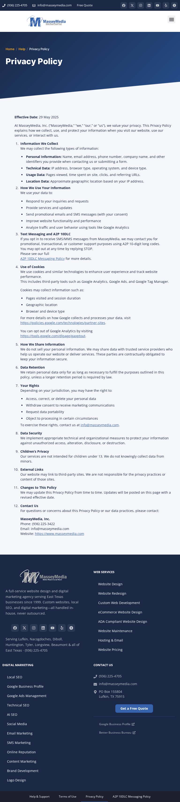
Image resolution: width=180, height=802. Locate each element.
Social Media (17, 724)
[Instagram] (140, 5)
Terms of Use (67, 796)
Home (10, 49)
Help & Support (39, 796)
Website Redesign (112, 593)
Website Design (110, 584)
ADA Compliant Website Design (122, 621)
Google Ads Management (26, 696)
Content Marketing (21, 761)
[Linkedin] (149, 5)
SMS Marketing (19, 742)
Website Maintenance (115, 631)
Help (22, 49)
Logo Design (16, 780)
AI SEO (12, 714)
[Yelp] (166, 5)
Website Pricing (110, 649)
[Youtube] (157, 5)
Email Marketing (20, 733)
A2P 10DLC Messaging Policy (42, 258)
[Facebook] (123, 5)
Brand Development (22, 770)
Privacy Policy (94, 796)
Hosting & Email (110, 640)
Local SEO (14, 677)
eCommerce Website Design (120, 612)
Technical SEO (18, 705)
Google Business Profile (25, 686)
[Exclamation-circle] (174, 5)
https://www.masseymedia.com (59, 533)
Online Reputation (21, 752)
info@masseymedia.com (100, 425)
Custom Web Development (119, 603)
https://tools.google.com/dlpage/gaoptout (52, 336)
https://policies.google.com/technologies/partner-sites (62, 323)
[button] (171, 19)
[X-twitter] (132, 5)
